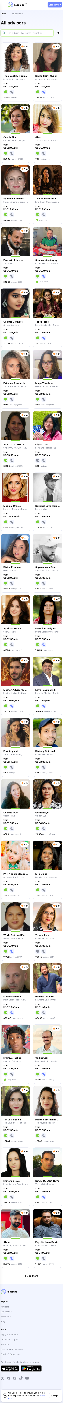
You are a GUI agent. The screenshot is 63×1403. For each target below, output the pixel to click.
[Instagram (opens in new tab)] (15, 1378)
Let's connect (55, 5)
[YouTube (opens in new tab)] (27, 1378)
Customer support (9, 1339)
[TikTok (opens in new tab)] (21, 1378)
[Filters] (58, 33)
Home (3, 14)
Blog (3, 1321)
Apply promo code (9, 1334)
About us (5, 1344)
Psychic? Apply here (10, 1354)
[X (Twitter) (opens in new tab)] (2, 1378)
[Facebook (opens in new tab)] (9, 1378)
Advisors (5, 1307)
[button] (15, 71)
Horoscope (6, 1316)
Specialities (6, 1311)
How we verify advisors (12, 1349)
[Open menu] (3, 5)
